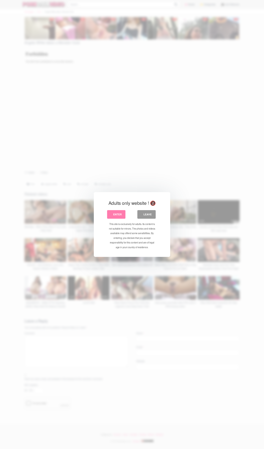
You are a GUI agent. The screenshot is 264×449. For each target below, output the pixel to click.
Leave (147, 214)
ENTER (117, 214)
